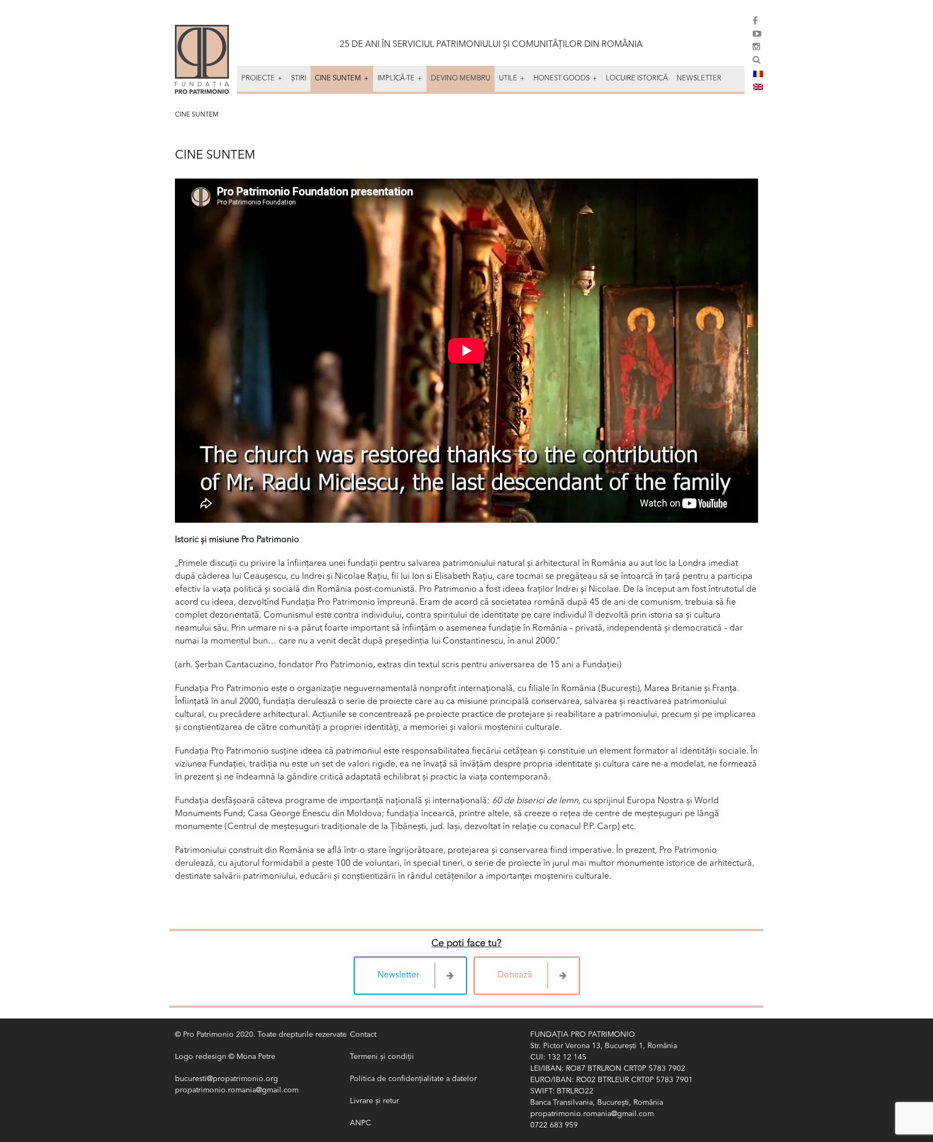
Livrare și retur (374, 1101)
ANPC (360, 1123)
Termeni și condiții (382, 1057)
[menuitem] (758, 74)
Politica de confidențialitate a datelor (413, 1079)
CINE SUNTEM (197, 115)
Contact (363, 1034)
